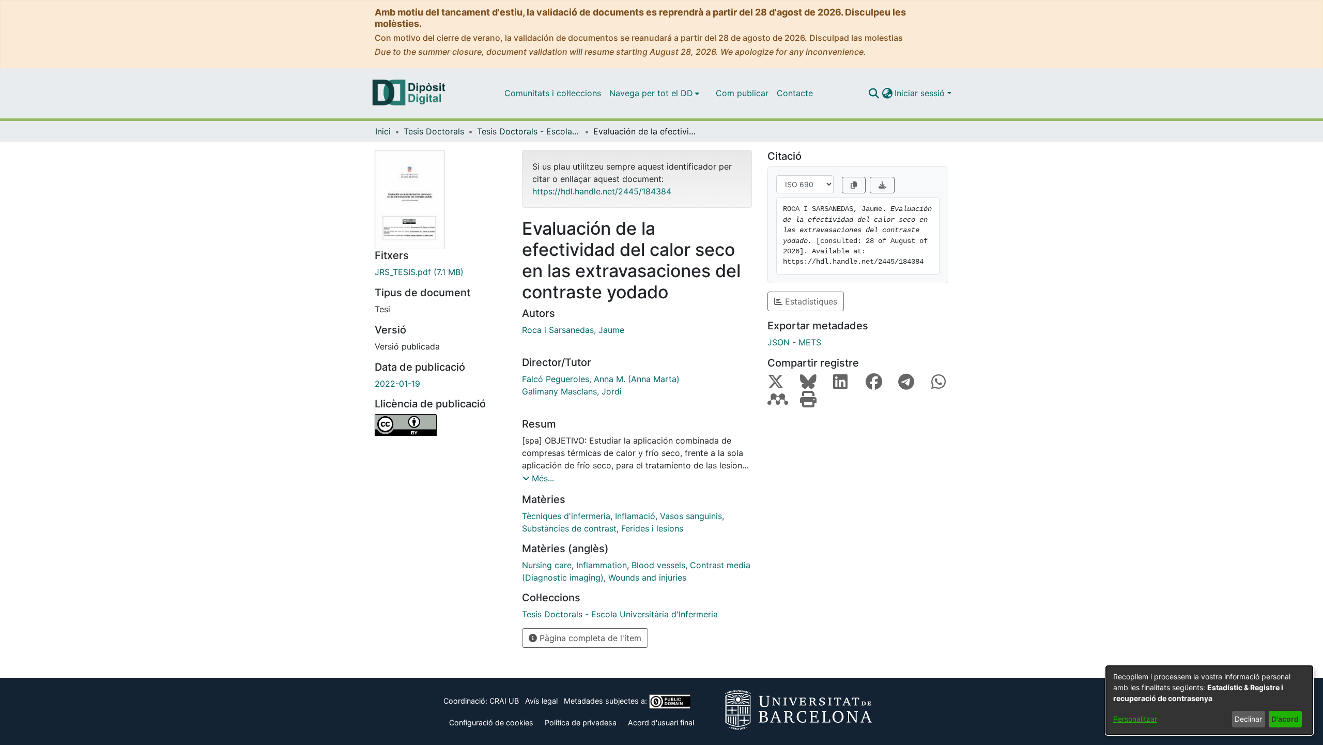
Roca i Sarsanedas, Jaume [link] (573, 330)
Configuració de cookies (491, 722)
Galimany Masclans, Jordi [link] (572, 391)
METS (809, 342)
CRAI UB (504, 700)
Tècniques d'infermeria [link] (566, 516)
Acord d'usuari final (661, 722)
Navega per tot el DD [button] (651, 93)
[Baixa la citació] (882, 185)
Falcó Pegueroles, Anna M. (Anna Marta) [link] (601, 379)
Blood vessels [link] (658, 565)
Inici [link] (383, 131)
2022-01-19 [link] (397, 383)
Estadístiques (809, 301)
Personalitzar (1135, 718)
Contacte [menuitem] (795, 93)
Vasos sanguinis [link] (691, 516)
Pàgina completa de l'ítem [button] (589, 638)
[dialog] (1209, 700)
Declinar (1248, 718)
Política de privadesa (581, 722)
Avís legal (541, 700)
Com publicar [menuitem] (742, 93)
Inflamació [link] (635, 516)
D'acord (1285, 718)
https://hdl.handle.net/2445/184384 (601, 191)
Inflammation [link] (601, 565)
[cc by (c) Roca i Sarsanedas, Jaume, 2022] (440, 425)
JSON (778, 342)
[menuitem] (654, 93)
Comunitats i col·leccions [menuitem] (552, 93)
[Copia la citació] (854, 185)
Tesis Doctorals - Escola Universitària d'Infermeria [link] (528, 131)
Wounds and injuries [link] (647, 577)
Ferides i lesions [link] (652, 528)
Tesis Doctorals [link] (434, 131)
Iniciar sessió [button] (921, 93)
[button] (873, 93)
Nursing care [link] (547, 565)
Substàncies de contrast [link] (569, 528)
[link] (440, 272)
